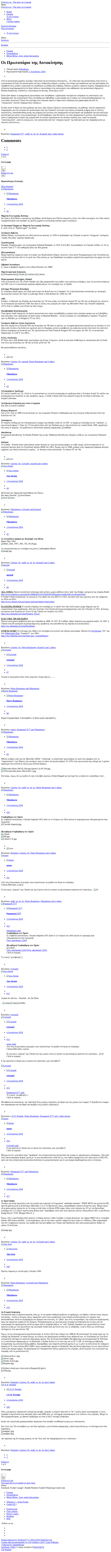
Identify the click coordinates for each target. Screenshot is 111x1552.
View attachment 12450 (16, 940)
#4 (7, 488)
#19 (8, 1307)
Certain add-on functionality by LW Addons (30, 1542)
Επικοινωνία (11, 1509)
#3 (7, 386)
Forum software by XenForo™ (26, 1540)
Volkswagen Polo (12, 633)
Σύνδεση (5, 40)
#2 (7, 211)
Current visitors (13, 21)
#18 (8, 1266)
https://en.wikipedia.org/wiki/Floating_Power (20, 614)
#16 (8, 1141)
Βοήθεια (10, 1516)
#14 (8, 1039)
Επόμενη (5, 154)
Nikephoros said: (13, 931)
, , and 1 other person (37, 134)
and (25, 688)
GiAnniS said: (12, 1145)
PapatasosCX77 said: (15, 1092)
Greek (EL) (11, 1504)
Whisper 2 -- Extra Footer (17, 1502)
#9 (7, 754)
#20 (8, 1407)
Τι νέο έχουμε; (12, 16)
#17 (8, 1196)
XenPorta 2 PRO (8, 1547)
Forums (9, 14)
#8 (7, 713)
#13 (8, 993)
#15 (8, 1088)
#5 (7, 534)
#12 (8, 926)
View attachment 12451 (16, 950)
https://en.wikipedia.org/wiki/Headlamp (18, 626)
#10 (8, 812)
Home (9, 12)
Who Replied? (7, 186)
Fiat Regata (96, 631)
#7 (7, 672)
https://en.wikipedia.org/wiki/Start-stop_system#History (24, 636)
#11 (8, 878)
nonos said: (11, 1044)
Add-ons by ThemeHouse (13, 1545)
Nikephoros (24, 69)
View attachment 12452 (37, 950)
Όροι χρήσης (12, 1511)
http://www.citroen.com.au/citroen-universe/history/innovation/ (28, 602)
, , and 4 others (29, 463)
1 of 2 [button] (3, 157)
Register (4, 45)
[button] (3, 5)
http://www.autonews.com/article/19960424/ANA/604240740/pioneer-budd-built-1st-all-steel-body (43, 594)
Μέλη (9, 19)
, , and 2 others (33, 563)
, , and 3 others (33, 361)
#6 (7, 587)
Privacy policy (12, 1514)
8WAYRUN (38, 1547)
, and (26, 509)
